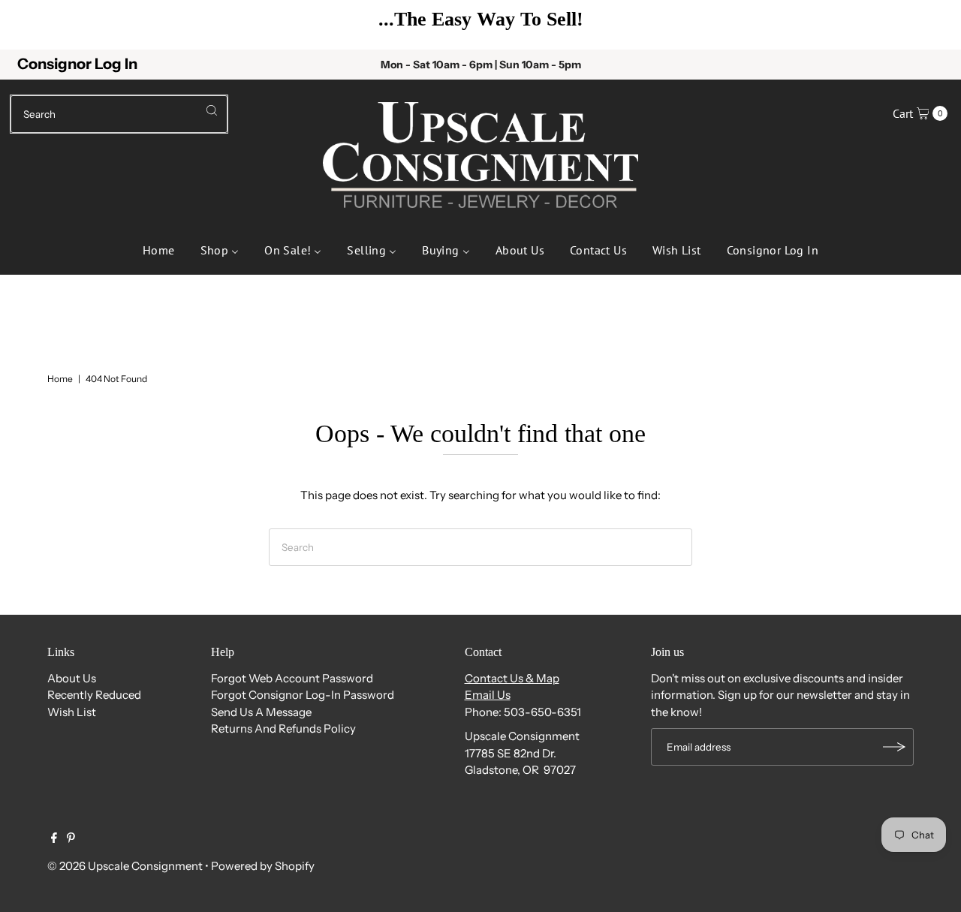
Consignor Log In (77, 64)
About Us (71, 678)
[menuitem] (159, 248)
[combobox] (119, 114)
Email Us (488, 695)
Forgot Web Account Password (292, 678)
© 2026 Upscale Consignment (125, 866)
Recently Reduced (94, 695)
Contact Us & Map (512, 678)
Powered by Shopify (263, 866)
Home (60, 378)
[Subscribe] (895, 747)
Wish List (71, 712)
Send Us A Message (261, 712)
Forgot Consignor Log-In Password (302, 695)
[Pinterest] (71, 839)
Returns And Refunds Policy (283, 728)
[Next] (927, 24)
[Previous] (34, 24)
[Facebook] (54, 839)
